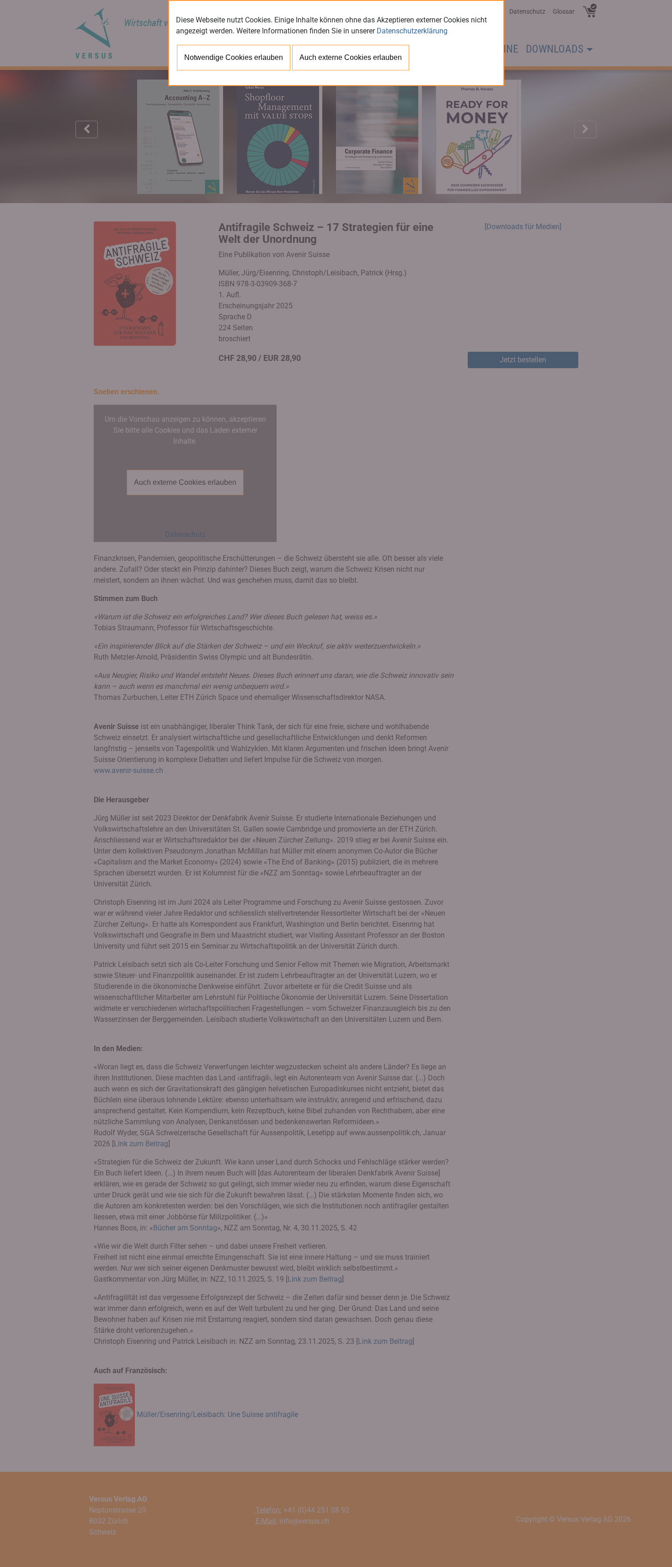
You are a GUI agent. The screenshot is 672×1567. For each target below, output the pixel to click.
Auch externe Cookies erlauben (350, 57)
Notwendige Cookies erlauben (233, 57)
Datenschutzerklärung (412, 31)
